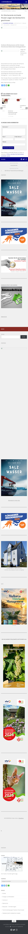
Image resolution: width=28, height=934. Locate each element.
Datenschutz (5, 903)
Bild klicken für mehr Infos (14, 500)
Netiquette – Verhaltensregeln (9, 906)
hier (16, 873)
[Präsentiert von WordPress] (10, 926)
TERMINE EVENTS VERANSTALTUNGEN (11, 913)
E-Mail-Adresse (18, 136)
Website (4, 141)
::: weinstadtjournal (6, 2)
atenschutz (4, 316)
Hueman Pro (20, 926)
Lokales (14, 11)
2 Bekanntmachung (6, 11)
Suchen (2, 334)
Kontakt (4, 893)
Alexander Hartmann (8, 23)
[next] (26, 108)
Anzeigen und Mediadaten (8, 896)
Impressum (5, 900)
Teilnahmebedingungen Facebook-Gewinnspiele (13, 910)
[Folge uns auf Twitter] (24, 159)
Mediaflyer (21, 818)
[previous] (1, 108)
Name (4, 136)
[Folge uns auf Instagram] (26, 159)
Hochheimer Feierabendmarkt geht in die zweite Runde (12, 112)
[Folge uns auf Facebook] (21, 159)
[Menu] (26, 2)
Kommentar (5, 127)
